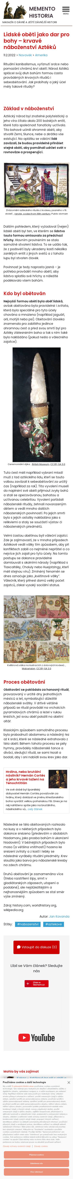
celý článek (35, 809)
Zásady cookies (41, 1146)
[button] (68, 1082)
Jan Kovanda (59, 916)
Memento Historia (42, 12)
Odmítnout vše (36, 1163)
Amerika (41, 55)
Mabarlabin (28, 668)
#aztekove (53, 924)
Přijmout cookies (36, 1155)
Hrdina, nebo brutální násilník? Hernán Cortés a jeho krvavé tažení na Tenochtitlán (25, 777)
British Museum (40, 464)
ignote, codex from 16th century (32, 213)
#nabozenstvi (27, 924)
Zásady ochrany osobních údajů (17, 1146)
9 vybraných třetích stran (23, 1086)
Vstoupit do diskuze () (39, 947)
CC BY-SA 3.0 (57, 464)
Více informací (36, 1172)
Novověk (25, 55)
